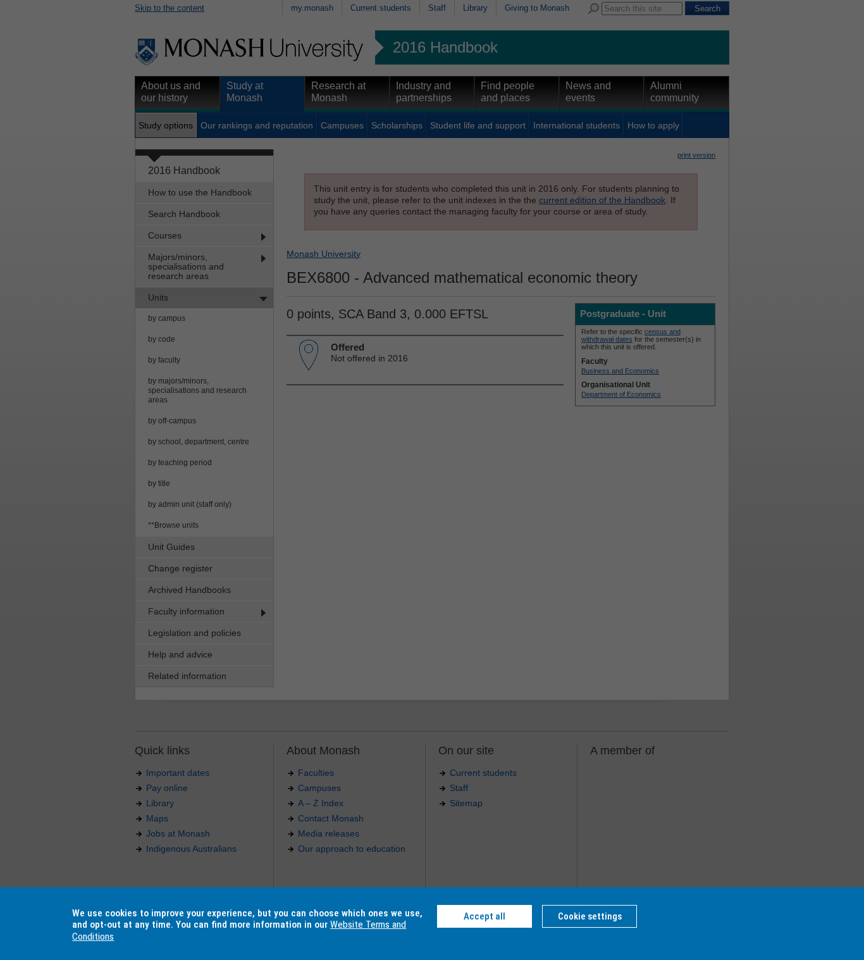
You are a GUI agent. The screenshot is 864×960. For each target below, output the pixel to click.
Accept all (484, 916)
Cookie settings (590, 916)
